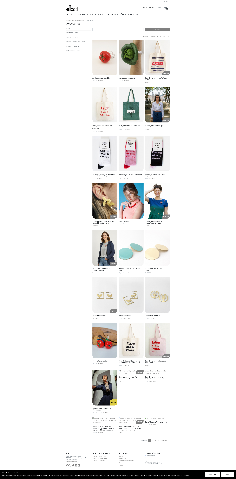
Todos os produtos (78, 20)
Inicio (68, 20)
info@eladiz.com (71, 461)
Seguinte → (165, 440)
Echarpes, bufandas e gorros (75, 42)
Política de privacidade (99, 458)
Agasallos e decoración (126, 460)
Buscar (157, 29)
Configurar (212, 474)
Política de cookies (98, 460)
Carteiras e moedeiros (73, 51)
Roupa (121, 456)
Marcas (121, 465)
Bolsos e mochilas (72, 33)
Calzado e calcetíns (72, 46)
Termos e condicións (99, 456)
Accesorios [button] (84, 14)
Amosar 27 (164, 36)
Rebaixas (122, 463)
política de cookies (84, 475)
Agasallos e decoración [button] (109, 14)
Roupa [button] (70, 14)
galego (166, 1)
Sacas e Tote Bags (72, 37)
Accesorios (122, 458)
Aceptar (227, 474)
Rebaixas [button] (133, 14)
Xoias (68, 28)
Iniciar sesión (148, 8)
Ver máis (100, 81)
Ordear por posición (150, 36)
